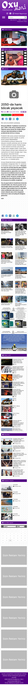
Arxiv (25, 19)
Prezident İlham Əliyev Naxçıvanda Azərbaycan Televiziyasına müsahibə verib (19, 447)
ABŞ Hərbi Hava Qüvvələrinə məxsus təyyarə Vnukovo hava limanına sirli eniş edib (18, 430)
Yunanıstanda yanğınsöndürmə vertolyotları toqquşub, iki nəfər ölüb (20, 276)
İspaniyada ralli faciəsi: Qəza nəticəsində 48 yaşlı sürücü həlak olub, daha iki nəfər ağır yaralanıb (20, 233)
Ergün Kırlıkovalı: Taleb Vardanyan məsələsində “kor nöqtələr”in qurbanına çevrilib (20, 455)
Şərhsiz (14, 398)
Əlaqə (25, 21)
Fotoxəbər (15, 484)
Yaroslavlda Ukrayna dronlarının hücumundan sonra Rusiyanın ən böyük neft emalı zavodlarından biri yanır (21, 262)
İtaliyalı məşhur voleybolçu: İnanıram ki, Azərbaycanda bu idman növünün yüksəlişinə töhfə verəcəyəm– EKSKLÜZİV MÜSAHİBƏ (19, 463)
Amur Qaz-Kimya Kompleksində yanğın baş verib (6, 232)
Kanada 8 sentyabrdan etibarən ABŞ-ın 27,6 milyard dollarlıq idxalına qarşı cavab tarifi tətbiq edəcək (18, 369)
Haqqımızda (20, 21)
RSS (22, 679)
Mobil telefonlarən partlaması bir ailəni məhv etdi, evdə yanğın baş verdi (6, 261)
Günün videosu (16, 406)
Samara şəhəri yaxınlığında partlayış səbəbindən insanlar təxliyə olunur (18, 376)
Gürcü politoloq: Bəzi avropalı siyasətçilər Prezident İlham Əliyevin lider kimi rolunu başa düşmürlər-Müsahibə (19, 472)
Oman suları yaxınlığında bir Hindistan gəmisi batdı (7, 276)
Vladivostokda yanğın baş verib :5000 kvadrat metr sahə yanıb (7, 289)
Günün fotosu (16, 413)
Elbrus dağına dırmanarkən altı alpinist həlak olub (21, 304)
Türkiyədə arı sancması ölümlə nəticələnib (6, 304)
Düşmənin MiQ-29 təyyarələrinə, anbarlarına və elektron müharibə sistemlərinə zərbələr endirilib (18, 423)
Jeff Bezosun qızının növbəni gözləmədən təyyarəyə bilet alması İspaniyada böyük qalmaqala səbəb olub (20, 291)
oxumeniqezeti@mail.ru (14, 681)
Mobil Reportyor (21, 14)
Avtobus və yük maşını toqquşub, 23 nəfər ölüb (7, 247)
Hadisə (5, 112)
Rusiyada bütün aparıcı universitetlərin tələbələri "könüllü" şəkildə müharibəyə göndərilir (18, 384)
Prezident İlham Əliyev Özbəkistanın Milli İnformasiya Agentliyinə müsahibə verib (18, 440)
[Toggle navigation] (3, 17)
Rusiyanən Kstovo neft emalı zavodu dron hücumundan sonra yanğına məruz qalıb (18, 361)
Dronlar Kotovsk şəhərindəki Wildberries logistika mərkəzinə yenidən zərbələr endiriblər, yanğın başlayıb (18, 392)
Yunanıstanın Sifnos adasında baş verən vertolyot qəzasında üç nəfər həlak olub (20, 248)
